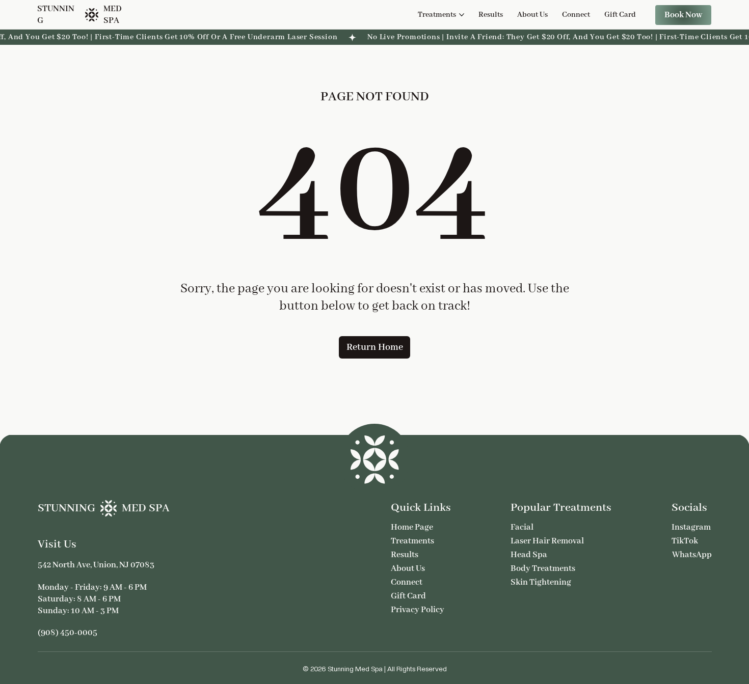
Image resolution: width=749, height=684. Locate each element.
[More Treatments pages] (461, 14)
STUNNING (66, 508)
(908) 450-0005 (67, 632)
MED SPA (146, 508)
